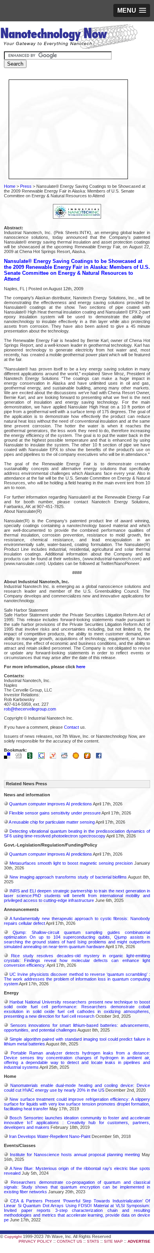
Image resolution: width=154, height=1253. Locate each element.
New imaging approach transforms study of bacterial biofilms (68, 877)
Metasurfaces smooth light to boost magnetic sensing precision (71, 863)
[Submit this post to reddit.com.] (66, 757)
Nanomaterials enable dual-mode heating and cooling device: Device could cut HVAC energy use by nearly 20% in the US (77, 1087)
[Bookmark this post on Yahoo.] (55, 757)
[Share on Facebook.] (101, 757)
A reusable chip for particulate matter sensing (52, 822)
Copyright (13, 1236)
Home (9, 186)
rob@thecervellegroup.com (30, 709)
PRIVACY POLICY (35, 1241)
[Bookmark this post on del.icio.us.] (9, 757)
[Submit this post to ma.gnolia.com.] (78, 757)
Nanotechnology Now (69, 37)
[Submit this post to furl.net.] (89, 757)
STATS (93, 1241)
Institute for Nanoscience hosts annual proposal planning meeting (75, 1154)
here (80, 666)
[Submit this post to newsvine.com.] (32, 757)
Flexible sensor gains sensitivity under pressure (55, 813)
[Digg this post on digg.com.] (20, 757)
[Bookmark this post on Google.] (43, 757)
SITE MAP (113, 1241)
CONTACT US (69, 1241)
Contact (71, 727)
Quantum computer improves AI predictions (50, 803)
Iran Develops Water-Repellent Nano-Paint (49, 1136)
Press (26, 186)
